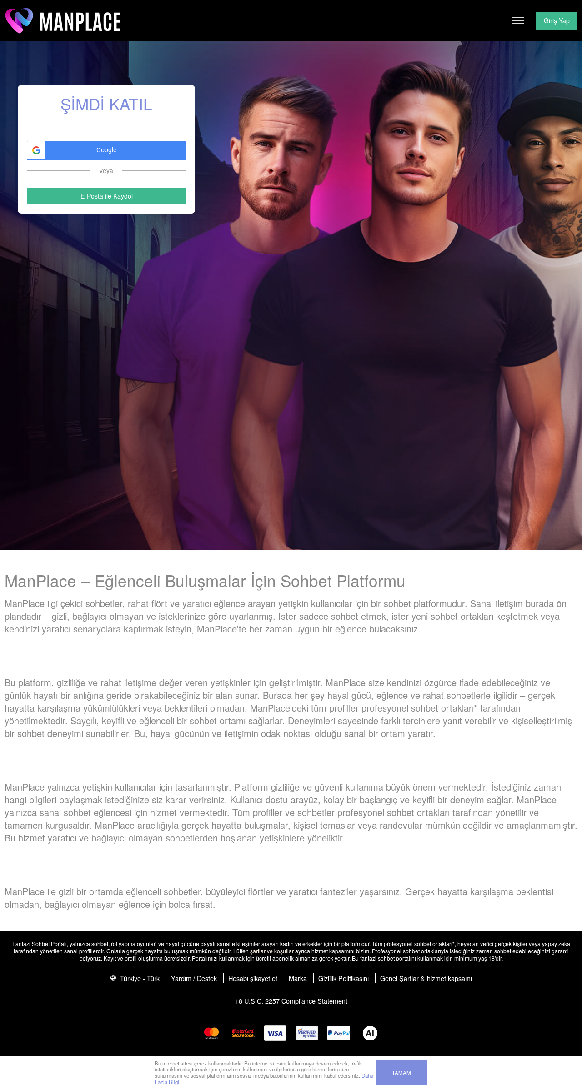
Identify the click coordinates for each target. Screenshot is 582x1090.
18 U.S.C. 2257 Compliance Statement (291, 1000)
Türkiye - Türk (139, 978)
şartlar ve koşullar (272, 951)
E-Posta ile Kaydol (106, 195)
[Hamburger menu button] (518, 21)
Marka (298, 978)
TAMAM (401, 1072)
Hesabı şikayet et (252, 978)
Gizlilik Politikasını (343, 978)
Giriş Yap (557, 20)
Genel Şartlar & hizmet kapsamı (426, 978)
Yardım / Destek (194, 978)
